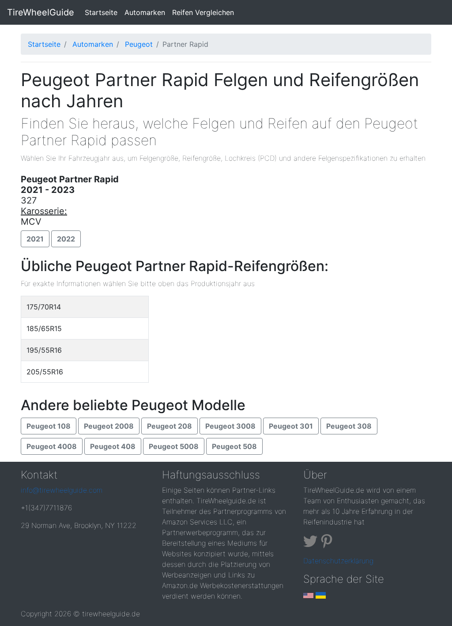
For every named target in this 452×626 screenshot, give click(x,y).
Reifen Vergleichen (203, 12)
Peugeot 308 (349, 426)
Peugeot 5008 (174, 446)
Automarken (144, 12)
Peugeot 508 (234, 446)
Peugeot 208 (169, 426)
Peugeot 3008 (230, 426)
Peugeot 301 (291, 426)
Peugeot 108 (48, 426)
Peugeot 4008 (51, 446)
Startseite (103, 12)
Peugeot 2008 (109, 426)
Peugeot (139, 44)
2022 (66, 238)
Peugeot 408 (113, 446)
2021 (35, 238)
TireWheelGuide (40, 12)
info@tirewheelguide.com (61, 490)
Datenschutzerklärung (338, 560)
